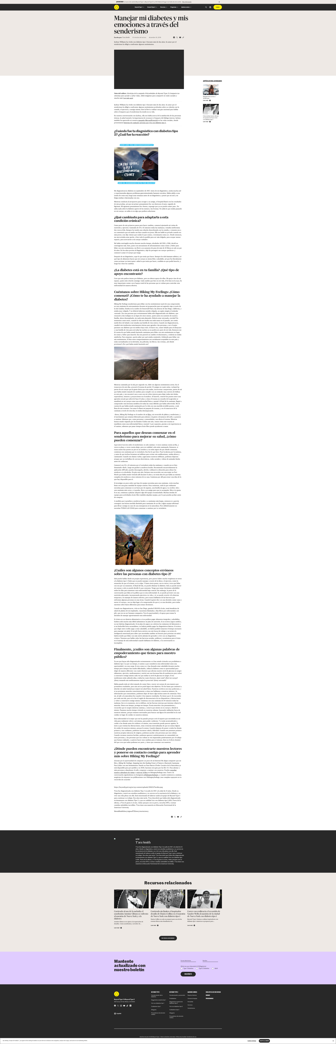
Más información (186, 2)
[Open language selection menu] (210, 7)
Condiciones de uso (191, 1036)
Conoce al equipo (192, 998)
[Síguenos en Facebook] (115, 1005)
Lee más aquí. (128, 98)
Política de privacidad (181, 1036)
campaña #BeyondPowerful (148, 120)
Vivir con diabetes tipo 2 (176, 1006)
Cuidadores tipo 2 (174, 1009)
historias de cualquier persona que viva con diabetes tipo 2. (145, 123)
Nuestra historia (192, 995)
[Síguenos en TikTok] (127, 1006)
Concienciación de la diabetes (156, 996)
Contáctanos (191, 1008)
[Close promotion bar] (220, 1)
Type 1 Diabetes (188, 968)
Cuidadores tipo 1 (156, 1006)
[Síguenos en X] (118, 1005)
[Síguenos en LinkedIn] (130, 1005)
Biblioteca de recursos (213, 992)
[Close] (333, 1041)
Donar (217, 7)
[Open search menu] (206, 7)
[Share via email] (180, 37)
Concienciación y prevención (177, 995)
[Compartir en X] (177, 37)
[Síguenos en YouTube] (124, 1006)
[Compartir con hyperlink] (183, 37)
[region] (168, 1041)
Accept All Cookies (264, 1040)
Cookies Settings (252, 1040)
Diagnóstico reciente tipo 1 (158, 1000)
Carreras (190, 1005)
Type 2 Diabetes (204, 968)
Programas (209, 998)
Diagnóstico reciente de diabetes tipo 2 (176, 1002)
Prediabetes (172, 998)
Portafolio (190, 1001)
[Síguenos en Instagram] (121, 1006)
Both (216, 968)
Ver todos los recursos (168, 938)
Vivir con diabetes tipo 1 (157, 1003)
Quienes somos (192, 992)
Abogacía (153, 1009)
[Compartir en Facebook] (174, 37)
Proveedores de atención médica (158, 1013)
